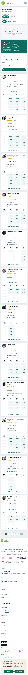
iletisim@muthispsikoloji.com (10, 581)
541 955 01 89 (11, 395)
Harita (9, 88)
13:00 (10, 183)
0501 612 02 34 (11, 167)
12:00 (11, 107)
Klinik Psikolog (13, 44)
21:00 (11, 292)
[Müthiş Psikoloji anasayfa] (5, 540)
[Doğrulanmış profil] (5, 75)
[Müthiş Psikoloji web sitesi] (7, 651)
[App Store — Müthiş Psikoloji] (4, 642)
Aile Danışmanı (6, 47)
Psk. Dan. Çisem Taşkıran (14, 457)
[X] (5, 657)
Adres (9, 81)
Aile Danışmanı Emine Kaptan (15, 231)
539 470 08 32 (11, 509)
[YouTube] (11, 657)
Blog (2, 543)
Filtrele (5, 70)
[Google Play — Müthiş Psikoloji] (4, 645)
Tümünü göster (16, 50)
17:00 (11, 221)
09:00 (10, 98)
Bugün (9, 21)
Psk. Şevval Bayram (12, 306)
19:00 (10, 402)
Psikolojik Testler (16, 543)
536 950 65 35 (11, 431)
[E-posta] (16, 91)
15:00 (10, 251)
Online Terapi (7, 543)
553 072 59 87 (11, 357)
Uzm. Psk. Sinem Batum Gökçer (15, 382)
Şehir (3, 62)
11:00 (11, 104)
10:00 (10, 101)
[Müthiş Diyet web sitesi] (20, 651)
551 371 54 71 (11, 91)
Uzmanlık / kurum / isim (8, 56)
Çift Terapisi (15, 47)
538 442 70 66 (11, 129)
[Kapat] (25, 42)
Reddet (8, 671)
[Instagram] (8, 657)
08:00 (10, 364)
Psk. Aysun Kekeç (12, 75)
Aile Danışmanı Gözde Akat (14, 269)
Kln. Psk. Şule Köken (12, 117)
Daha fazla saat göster (13, 301)
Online (13, 16)
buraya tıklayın (17, 668)
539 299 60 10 (11, 206)
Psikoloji (5, 44)
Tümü (4, 21)
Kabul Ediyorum (19, 671)
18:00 (10, 519)
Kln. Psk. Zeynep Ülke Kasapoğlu (16, 419)
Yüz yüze (6, 16)
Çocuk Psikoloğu (7, 50)
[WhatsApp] (14, 91)
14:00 (23, 259)
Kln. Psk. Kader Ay (12, 344)
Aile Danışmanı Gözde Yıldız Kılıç (16, 155)
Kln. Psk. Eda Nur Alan (13, 193)
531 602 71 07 (11, 319)
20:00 (10, 289)
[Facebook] (2, 657)
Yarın (14, 21)
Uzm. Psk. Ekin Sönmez (13, 496)
